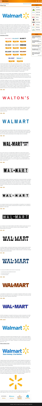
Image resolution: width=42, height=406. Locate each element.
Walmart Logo (37, 27)
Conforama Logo (38, 14)
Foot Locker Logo (38, 22)
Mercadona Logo (38, 29)
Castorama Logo (38, 12)
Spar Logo (37, 17)
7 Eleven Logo (37, 24)
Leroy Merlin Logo (38, 9)
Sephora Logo (37, 7)
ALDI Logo (37, 19)
